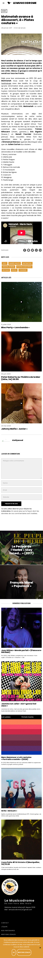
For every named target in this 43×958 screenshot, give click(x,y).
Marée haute (15, 263)
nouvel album (8, 267)
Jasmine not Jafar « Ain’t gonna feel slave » (18, 705)
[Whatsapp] (36, 250)
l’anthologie (6, 83)
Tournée (23, 270)
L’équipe (4, 927)
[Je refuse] (40, 948)
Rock (14, 270)
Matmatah (27, 263)
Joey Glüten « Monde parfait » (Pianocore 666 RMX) (21, 651)
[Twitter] (32, 250)
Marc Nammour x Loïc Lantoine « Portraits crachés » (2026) (16, 758)
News (4, 11)
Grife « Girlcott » (9, 811)
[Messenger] (28, 250)
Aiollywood (17, 440)
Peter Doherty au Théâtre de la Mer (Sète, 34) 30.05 (20, 378)
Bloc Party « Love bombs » (15, 327)
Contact (5, 923)
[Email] (40, 250)
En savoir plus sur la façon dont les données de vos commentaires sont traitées (20, 512)
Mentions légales (8, 934)
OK (14, 952)
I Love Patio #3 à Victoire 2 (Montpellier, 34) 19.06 (20, 863)
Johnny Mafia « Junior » (14, 428)
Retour (6, 270)
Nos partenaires (8, 931)
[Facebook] (24, 250)
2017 (4, 263)
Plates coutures (24, 267)
